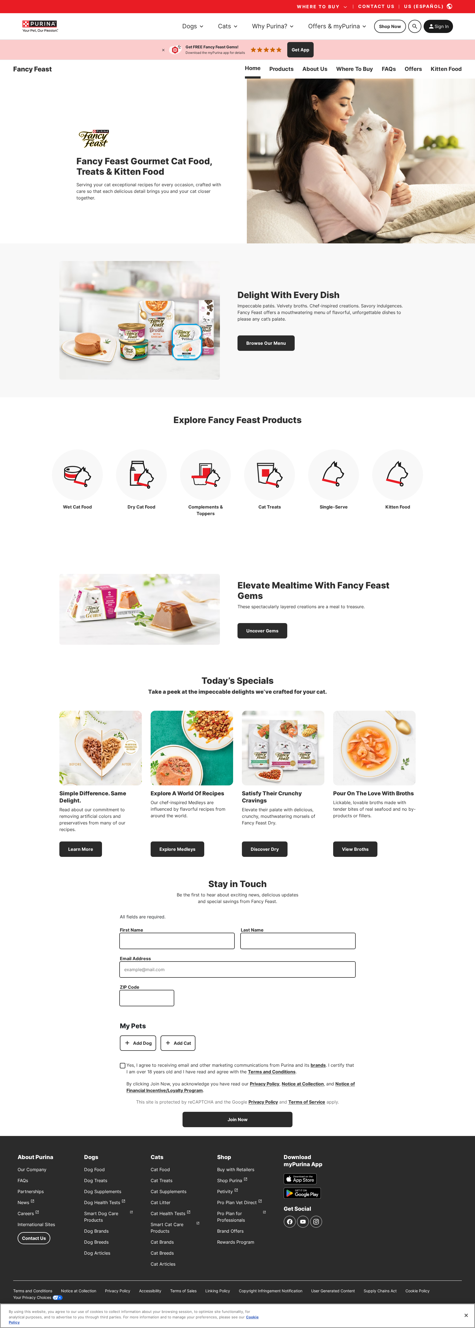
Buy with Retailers (235, 1169)
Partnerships (31, 1191)
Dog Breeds (96, 1242)
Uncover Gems (262, 631)
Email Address (135, 958)
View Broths (355, 849)
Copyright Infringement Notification (270, 1290)
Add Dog (142, 1043)
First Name (131, 930)
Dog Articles (97, 1253)
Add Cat (182, 1043)
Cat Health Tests (168, 1213)
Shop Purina (229, 1180)
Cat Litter (160, 1202)
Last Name (252, 930)
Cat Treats (161, 1180)
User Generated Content (333, 1290)
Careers (26, 1213)
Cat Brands (162, 1242)
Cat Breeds (162, 1253)
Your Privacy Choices (32, 1297)
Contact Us (34, 1238)
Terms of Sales (183, 1290)
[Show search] (414, 26)
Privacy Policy (264, 1084)
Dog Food (94, 1169)
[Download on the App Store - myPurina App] (300, 1178)
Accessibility (150, 1290)
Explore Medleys (177, 849)
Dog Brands (96, 1231)
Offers (413, 69)
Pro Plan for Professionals (231, 1217)
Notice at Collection (303, 1084)
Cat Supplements (168, 1191)
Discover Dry (265, 849)
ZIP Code (129, 987)
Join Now (238, 1119)
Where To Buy (354, 69)
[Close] (163, 49)
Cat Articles (163, 1264)
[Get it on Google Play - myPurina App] (302, 1193)
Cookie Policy (417, 1290)
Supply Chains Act (380, 1290)
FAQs (389, 69)
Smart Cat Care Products (167, 1228)
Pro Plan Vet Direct (237, 1202)
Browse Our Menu (266, 343)
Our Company (32, 1169)
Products (281, 69)
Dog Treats (95, 1180)
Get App (300, 49)
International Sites (36, 1224)
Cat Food (160, 1169)
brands (318, 1065)
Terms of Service (306, 1102)
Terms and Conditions (272, 1071)
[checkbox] (122, 1065)
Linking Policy (217, 1290)
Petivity (225, 1191)
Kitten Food (446, 69)
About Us (314, 69)
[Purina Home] (40, 26)
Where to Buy (318, 6)
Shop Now (390, 26)
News (23, 1202)
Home (253, 68)
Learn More (80, 849)
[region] (237, 1316)
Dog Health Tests (102, 1202)
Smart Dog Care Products (101, 1217)
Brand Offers (230, 1231)
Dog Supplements (102, 1191)
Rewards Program (235, 1242)
